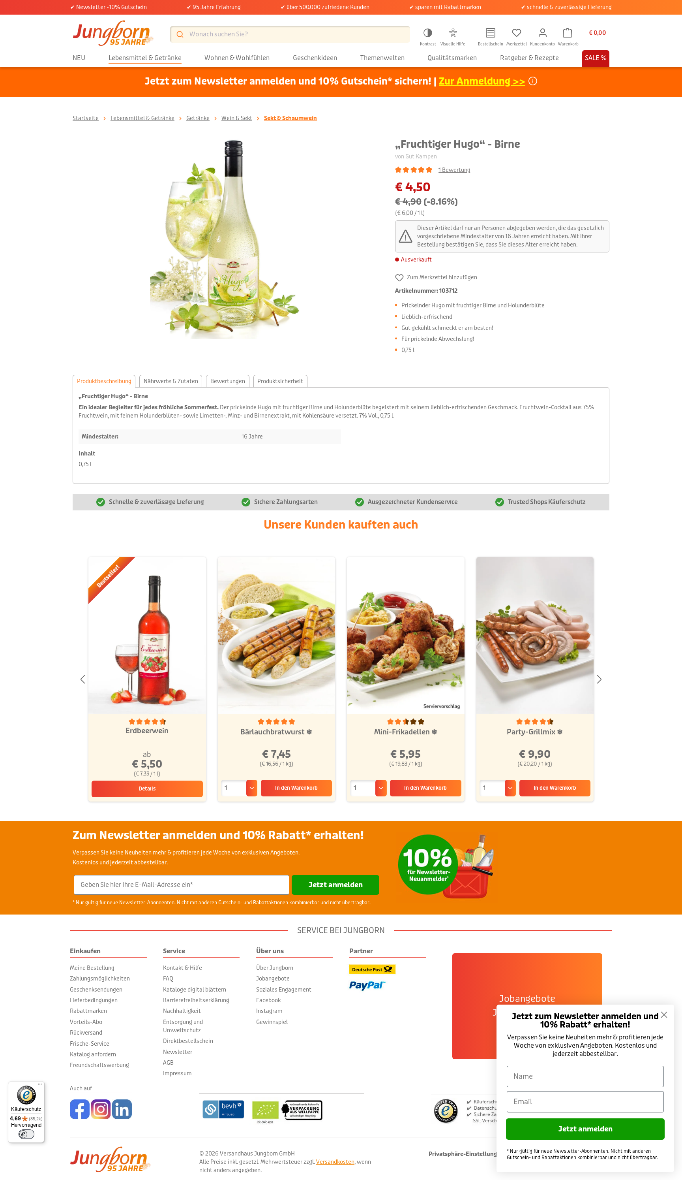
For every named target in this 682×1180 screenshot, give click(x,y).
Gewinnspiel (272, 1022)
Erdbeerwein (147, 731)
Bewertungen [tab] (227, 381)
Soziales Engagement (283, 989)
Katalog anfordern (93, 1054)
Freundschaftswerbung (99, 1065)
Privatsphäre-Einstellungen (466, 1154)
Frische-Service (89, 1043)
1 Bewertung (454, 169)
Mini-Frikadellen (405, 732)
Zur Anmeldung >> (482, 81)
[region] (226, 238)
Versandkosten (335, 1161)
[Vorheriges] (82, 680)
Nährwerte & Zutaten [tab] (171, 381)
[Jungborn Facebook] (80, 1109)
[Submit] (179, 34)
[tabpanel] (341, 436)
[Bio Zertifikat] (306, 1109)
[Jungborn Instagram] (101, 1109)
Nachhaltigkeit (182, 1010)
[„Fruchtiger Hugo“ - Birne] (226, 238)
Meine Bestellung (92, 967)
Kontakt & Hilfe (182, 967)
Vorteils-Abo (86, 1022)
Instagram (269, 1010)
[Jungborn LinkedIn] (122, 1109)
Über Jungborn (274, 967)
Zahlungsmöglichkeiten (100, 978)
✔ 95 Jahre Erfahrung (214, 7)
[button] (427, 36)
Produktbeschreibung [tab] (104, 381)
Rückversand (86, 1032)
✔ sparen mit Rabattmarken (445, 7)
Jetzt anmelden (336, 885)
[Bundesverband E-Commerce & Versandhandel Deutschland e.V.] (223, 1109)
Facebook (268, 1000)
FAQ (168, 978)
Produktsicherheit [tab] (280, 381)
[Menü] (40, 1086)
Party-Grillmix (535, 732)
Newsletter (177, 1052)
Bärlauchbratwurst (276, 732)
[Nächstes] (599, 680)
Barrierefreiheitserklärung (196, 1000)
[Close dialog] (664, 1015)
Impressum (177, 1073)
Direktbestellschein (188, 1040)
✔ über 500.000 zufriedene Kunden (325, 7)
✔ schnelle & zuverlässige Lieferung (566, 7)
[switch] (26, 1134)
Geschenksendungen (96, 989)
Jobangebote (273, 978)
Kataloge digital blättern (194, 989)
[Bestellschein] (490, 33)
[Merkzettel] (516, 33)
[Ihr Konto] (542, 33)
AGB (168, 1062)
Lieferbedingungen (94, 1000)
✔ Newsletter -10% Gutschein (108, 7)
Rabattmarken (88, 1010)
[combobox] (290, 34)
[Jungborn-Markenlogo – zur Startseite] (113, 34)
